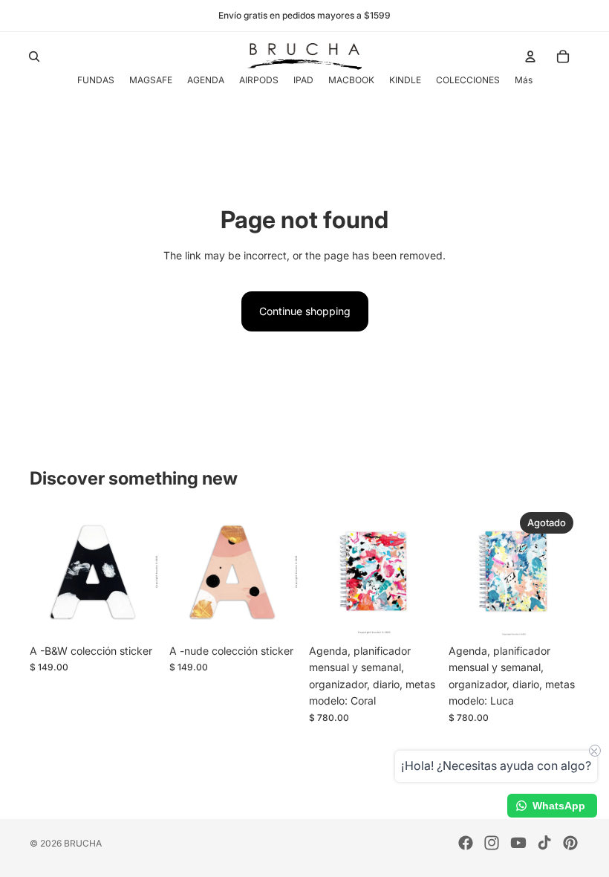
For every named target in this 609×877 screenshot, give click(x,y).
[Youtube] (518, 843)
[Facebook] (466, 843)
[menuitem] (523, 80)
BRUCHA (83, 843)
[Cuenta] (530, 56)
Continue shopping (305, 311)
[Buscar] (34, 56)
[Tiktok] (544, 843)
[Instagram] (492, 843)
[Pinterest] (570, 843)
